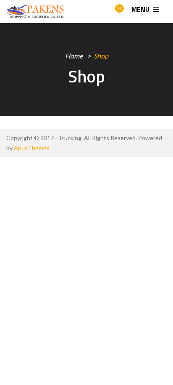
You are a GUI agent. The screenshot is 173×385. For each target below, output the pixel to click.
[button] (111, 12)
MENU (141, 9)
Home (74, 56)
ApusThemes (32, 147)
